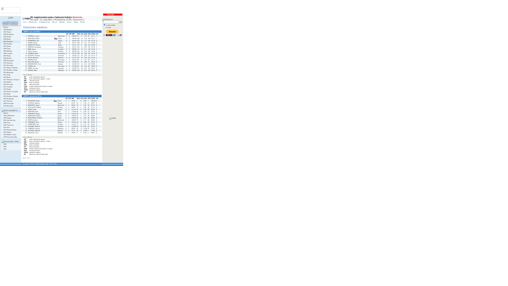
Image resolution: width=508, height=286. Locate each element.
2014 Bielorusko (8, 72)
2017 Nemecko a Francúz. (11, 79)
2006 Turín (6, 122)
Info (47, 164)
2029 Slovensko (8, 106)
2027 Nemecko (8, 101)
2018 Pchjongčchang (9, 130)
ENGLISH (110, 14)
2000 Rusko (7, 39)
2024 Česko (7, 94)
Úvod (24, 22)
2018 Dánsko (7, 82)
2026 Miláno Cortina (9, 134)
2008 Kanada (7, 58)
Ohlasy (76, 22)
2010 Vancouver (8, 125)
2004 (4, 146)
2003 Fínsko (7, 46)
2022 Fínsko (7, 89)
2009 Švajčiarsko (8, 60)
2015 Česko (7, 75)
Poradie (82, 22)
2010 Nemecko (8, 63)
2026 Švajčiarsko (8, 98)
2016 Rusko (7, 77)
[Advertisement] (113, 77)
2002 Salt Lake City (9, 120)
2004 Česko (7, 48)
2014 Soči (6, 127)
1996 (4, 144)
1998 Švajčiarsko (8, 34)
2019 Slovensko (8, 84)
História (5, 27)
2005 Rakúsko (7, 51)
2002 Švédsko (7, 44)
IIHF (28, 158)
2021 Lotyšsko (7, 87)
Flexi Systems (40, 164)
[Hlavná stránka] (11, 13)
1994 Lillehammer (9, 115)
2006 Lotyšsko (7, 53)
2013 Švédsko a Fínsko (10, 70)
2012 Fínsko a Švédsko (10, 67)
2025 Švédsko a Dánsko (10, 96)
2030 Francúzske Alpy (10, 137)
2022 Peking (7, 132)
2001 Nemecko (8, 41)
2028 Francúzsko (8, 103)
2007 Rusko (7, 56)
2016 (4, 149)
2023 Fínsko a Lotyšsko (10, 91)
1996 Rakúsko (7, 29)
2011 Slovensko (8, 65)
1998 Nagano (7, 118)
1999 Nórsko (7, 36)
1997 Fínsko (7, 32)
